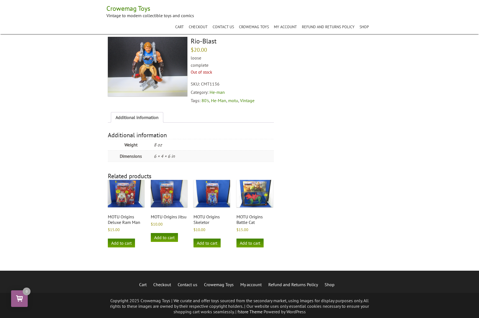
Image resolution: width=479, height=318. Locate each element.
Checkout (198, 26)
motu (233, 100)
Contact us (223, 26)
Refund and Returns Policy (328, 26)
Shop (364, 26)
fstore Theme (251, 311)
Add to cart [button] (121, 243)
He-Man (218, 100)
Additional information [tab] (137, 117)
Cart (179, 26)
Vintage (247, 100)
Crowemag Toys (254, 26)
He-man (217, 92)
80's (205, 100)
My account (285, 26)
